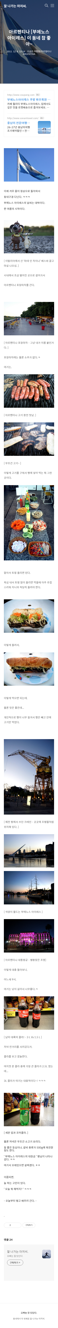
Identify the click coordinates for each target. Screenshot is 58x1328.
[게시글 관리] (18, 1225)
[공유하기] (14, 1225)
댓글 (8, 1240)
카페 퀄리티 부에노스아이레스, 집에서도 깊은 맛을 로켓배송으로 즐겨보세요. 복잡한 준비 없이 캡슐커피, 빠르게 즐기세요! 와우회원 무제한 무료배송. (29, 105)
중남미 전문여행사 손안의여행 (18, 123)
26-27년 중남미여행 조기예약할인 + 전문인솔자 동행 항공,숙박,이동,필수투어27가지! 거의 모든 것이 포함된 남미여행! (19, 129)
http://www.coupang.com (20, 94)
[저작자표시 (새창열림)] (36, 1225)
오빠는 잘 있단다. (15, 1256)
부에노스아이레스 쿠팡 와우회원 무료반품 (28, 99)
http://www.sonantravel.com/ (23, 118)
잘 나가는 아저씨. (15, 6)
